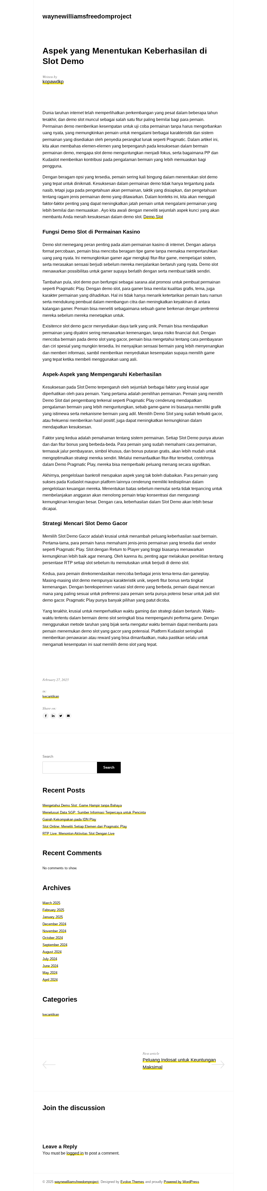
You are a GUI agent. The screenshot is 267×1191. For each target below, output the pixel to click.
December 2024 (54, 924)
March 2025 (51, 903)
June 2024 (50, 966)
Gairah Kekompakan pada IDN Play (69, 819)
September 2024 (55, 945)
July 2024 (50, 959)
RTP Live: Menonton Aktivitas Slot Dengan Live (78, 833)
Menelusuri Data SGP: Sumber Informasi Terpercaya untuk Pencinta (94, 812)
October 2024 (53, 938)
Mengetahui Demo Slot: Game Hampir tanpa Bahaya (82, 805)
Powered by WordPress (181, 1182)
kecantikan (51, 696)
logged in (75, 1153)
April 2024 (50, 980)
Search (48, 756)
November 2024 (54, 931)
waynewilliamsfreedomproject (76, 1182)
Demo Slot (153, 217)
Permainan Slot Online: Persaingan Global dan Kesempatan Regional (86, 1067)
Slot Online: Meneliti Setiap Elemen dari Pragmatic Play (85, 826)
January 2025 (53, 917)
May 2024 (50, 973)
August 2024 (52, 952)
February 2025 (53, 910)
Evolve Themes (132, 1182)
